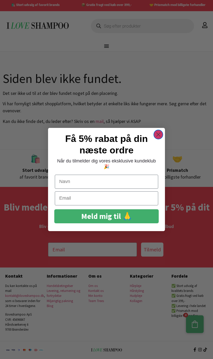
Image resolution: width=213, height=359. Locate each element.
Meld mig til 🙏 (106, 216)
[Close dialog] (158, 134)
